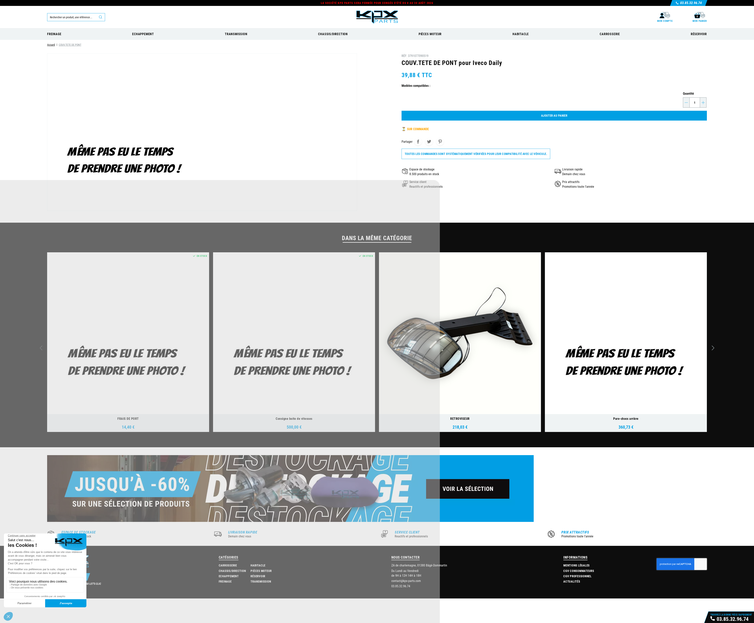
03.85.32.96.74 (400, 586)
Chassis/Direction (232, 571)
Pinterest (440, 141)
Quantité (688, 93)
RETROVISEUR (459, 418)
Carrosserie (228, 565)
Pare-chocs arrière (626, 418)
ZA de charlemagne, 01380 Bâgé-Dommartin (419, 565)
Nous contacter (405, 557)
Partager (418, 141)
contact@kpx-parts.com (406, 581)
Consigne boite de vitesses (294, 418)
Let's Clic (95, 583)
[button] (713, 348)
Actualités (571, 581)
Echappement (229, 576)
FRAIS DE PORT (128, 418)
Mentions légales (576, 565)
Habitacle (258, 565)
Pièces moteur (261, 571)
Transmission (261, 581)
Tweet (429, 141)
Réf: (404, 56)
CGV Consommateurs (578, 571)
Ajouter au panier (554, 115)
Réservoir (258, 576)
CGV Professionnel (577, 576)
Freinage (225, 581)
